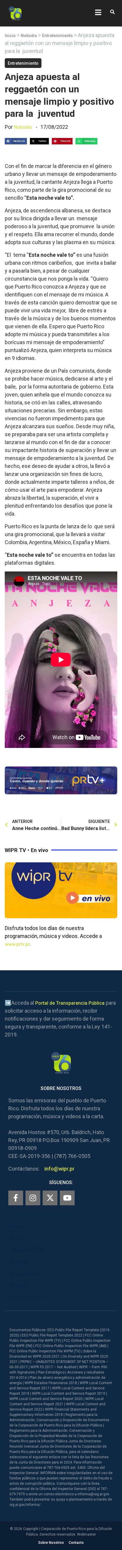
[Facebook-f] (15, 1198)
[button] (112, 12)
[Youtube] (67, 1198)
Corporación (24, 1297)
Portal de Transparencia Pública (70, 1003)
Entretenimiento (57, 35)
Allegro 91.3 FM (28, 1250)
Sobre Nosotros (51, 1543)
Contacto (76, 1543)
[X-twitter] (50, 1198)
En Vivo (19, 1238)
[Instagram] (32, 1198)
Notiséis (29, 35)
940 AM (19, 1262)
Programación (26, 1274)
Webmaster (86, 1534)
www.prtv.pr (17, 944)
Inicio (10, 35)
